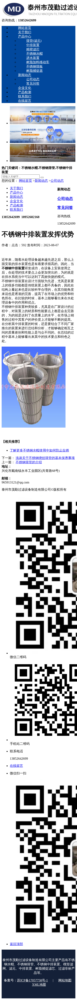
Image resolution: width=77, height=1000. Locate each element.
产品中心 (16, 192)
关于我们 (16, 188)
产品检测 (16, 205)
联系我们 (16, 209)
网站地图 (64, 980)
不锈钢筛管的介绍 (29, 462)
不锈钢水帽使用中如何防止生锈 (39, 450)
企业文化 (16, 201)
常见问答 (65, 207)
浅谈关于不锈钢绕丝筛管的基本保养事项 (45, 458)
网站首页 (25, 180)
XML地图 (39, 984)
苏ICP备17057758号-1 (32, 980)
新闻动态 (41, 180)
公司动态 (57, 180)
